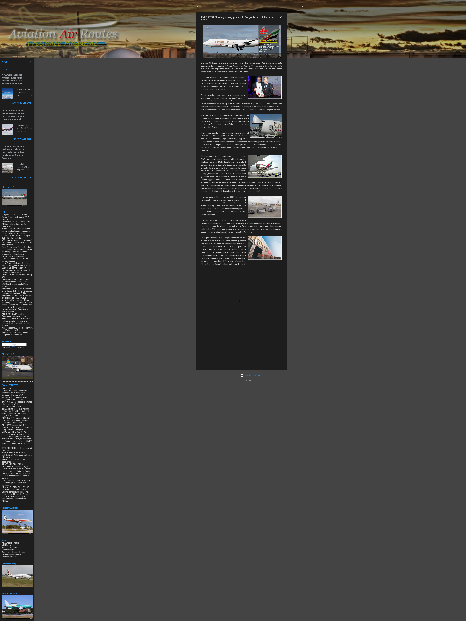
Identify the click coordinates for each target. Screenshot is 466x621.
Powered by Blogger (252, 376)
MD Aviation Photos (10, 543)
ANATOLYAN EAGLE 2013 (12, 464)
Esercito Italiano (9, 557)
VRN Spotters (8, 545)
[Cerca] (302, 6)
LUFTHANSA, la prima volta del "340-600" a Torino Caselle (15, 421)
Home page (7, 388)
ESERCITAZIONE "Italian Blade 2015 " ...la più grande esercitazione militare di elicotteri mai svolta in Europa (17, 322)
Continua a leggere (22, 103)
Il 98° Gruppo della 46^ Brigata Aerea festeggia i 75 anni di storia (16, 264)
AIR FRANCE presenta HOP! (14, 425)
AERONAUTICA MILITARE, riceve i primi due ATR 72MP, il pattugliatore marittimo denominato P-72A (17, 290)
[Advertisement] (296, 48)
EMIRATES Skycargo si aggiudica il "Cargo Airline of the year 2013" (17, 428)
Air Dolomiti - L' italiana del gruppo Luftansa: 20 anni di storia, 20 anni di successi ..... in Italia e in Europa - (17, 468)
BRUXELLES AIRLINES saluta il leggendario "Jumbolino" (15, 333)
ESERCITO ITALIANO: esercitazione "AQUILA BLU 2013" (17, 414)
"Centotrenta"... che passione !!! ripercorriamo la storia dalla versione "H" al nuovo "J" (15, 392)
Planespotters (8, 550)
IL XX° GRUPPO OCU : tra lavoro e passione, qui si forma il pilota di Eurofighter (16, 482)
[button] (280, 17)
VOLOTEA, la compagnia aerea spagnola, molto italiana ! (14, 398)
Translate (20, 347)
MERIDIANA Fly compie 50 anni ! (16, 418)
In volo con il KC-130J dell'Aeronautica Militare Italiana (15, 407)
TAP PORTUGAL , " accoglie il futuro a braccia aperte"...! (17, 403)
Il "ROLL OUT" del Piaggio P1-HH (16, 411)
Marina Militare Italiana (11, 554)
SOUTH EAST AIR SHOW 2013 (15, 453)
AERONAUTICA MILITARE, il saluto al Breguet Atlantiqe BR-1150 (16, 280)
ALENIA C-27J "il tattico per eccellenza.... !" (13, 460)
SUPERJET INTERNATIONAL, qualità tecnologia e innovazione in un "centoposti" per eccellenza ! (16, 434)
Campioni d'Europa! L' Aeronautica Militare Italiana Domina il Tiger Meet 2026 (16, 224)
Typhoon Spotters (9, 547)
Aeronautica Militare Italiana (13, 552)
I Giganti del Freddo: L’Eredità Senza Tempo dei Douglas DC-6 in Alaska (16, 217)
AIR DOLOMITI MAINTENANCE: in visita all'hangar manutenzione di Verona (16, 475)
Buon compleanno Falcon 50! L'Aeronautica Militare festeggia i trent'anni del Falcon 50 (16, 270)
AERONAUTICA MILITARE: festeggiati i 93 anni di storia (14, 315)
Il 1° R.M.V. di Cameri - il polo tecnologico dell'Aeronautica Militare (14, 498)
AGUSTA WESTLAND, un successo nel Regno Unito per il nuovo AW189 (17, 440)
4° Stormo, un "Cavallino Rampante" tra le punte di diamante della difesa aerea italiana (17, 242)
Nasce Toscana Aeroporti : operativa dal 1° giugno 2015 (17, 329)
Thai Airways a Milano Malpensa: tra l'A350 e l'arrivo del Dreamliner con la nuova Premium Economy (13, 152)
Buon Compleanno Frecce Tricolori (16, 247)
